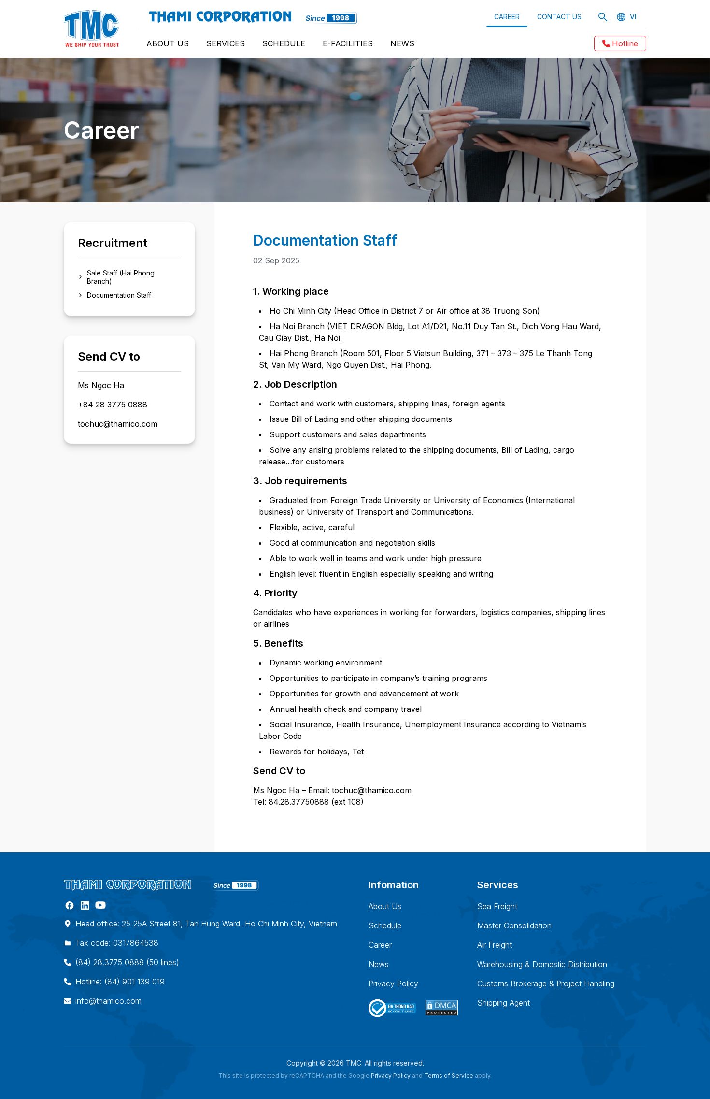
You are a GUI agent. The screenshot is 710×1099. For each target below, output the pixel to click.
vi (633, 17)
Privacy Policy (393, 983)
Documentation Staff (119, 295)
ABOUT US (167, 43)
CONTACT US (559, 17)
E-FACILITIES (348, 43)
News (379, 964)
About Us (385, 906)
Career (380, 945)
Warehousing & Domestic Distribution (542, 964)
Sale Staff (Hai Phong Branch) (121, 277)
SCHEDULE (283, 43)
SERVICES (225, 43)
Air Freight (494, 945)
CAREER (507, 17)
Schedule (385, 925)
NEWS (402, 43)
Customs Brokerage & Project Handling (545, 983)
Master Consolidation (514, 925)
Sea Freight (497, 906)
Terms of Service (448, 1075)
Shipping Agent (503, 1003)
